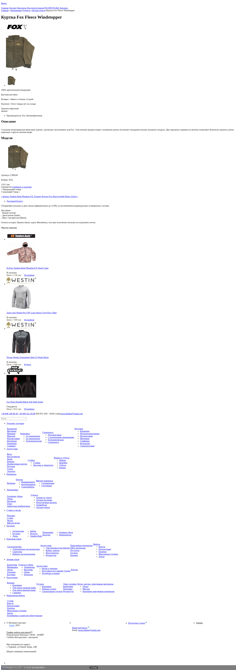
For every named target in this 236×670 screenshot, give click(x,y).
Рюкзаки (11, 515)
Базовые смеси (66, 532)
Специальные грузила (52, 591)
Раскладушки (105, 549)
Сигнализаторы (14, 547)
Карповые (25, 433)
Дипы (15, 536)
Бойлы (33, 531)
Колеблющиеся (28, 484)
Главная (4, 8)
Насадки (46, 535)
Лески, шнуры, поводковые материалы (95, 584)
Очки (9, 504)
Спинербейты (27, 487)
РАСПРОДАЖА (51, 8)
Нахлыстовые (13, 438)
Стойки (31, 460)
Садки (10, 469)
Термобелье (41, 505)
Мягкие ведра (13, 523)
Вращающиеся (28, 482)
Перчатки (11, 501)
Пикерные (12, 443)
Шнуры (86, 589)
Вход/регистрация (35, 8)
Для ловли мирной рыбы (24, 590)
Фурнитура (51, 555)
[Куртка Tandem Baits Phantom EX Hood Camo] (21, 263)
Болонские (12, 429)
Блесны (19, 479)
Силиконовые (47, 483)
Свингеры (17, 551)
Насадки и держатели (43, 465)
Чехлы (10, 520)
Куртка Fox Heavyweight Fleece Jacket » (60, 196)
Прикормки (47, 532)
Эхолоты (11, 471)
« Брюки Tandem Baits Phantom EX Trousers (21, 196)
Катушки (79, 429)
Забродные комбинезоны (18, 506)
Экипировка (16, 10)
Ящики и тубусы (61, 458)
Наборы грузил (49, 589)
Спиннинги (47, 432)
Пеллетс (34, 533)
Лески (10, 570)
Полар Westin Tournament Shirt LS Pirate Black (28, 357)
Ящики (62, 460)
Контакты (21, 8)
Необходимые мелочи (17, 464)
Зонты (101, 556)
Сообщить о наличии (22, 187)
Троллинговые (54, 435)
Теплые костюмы (44, 500)
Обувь (10, 499)
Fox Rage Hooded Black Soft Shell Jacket (25, 402)
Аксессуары (45, 545)
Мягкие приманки (44, 481)
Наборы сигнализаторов (23, 554)
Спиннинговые (87, 446)
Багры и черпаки (49, 568)
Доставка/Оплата (15, 201)
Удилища (11, 572)
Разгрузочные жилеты (46, 502)
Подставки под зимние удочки (56, 571)
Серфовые (85, 441)
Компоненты (65, 535)
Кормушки (68, 586)
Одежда (27, 10)
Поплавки (68, 589)
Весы (9, 454)
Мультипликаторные (89, 433)
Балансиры (12, 565)
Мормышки (12, 567)
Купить (27, 364)
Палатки (103, 551)
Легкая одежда (43, 507)
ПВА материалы (78, 548)
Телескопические (34, 441)
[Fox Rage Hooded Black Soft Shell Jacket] (21, 397)
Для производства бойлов (58, 548)
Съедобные (46, 486)
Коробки (63, 463)
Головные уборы (15, 496)
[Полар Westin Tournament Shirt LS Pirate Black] (21, 353)
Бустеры (16, 533)
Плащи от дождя (44, 497)
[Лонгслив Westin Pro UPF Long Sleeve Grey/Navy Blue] (21, 308)
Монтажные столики (108, 554)
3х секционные (33, 438)
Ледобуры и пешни (51, 573)
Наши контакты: (79, 628)
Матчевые (11, 431)
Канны (62, 467)
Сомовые (11, 446)
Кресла (102, 547)
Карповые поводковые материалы (98, 591)
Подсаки (11, 466)
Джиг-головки (70, 584)
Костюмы (28, 570)
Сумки (10, 518)
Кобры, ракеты (53, 550)
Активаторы (18, 531)
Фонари (10, 461)
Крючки (74, 555)
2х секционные (33, 436)
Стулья (10, 601)
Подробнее (29, 275)
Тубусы (62, 465)
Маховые (11, 433)
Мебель (96, 544)
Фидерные (12, 441)
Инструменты (13, 456)
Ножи (9, 459)
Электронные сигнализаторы (26, 549)
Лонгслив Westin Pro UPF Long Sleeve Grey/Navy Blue (32, 313)
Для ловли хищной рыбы (24, 588)
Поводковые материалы (81, 545)
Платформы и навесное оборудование (24, 615)
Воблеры (11, 483)
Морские (11, 436)
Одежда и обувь (25, 565)
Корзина (64, 8)
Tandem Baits (36, 536)
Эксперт (13, 8)
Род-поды (74, 550)
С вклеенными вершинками (61, 437)
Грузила (74, 553)
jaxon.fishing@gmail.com (72, 414)
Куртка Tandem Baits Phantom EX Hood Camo (27, 268)
